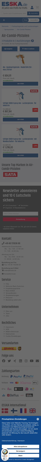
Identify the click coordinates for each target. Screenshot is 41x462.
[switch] (5, 458)
